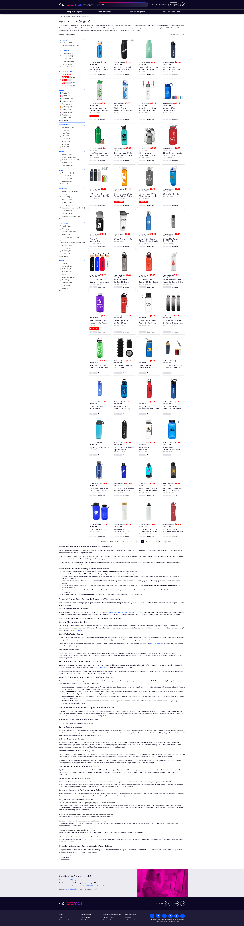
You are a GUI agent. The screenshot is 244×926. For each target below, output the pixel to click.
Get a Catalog (85, 917)
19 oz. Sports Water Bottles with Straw (147, 109)
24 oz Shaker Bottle (123, 239)
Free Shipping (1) (68, 165)
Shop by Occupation (137, 12)
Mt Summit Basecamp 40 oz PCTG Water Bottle (173, 489)
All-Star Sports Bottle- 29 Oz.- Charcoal (121, 281)
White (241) (68, 104)
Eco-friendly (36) (68, 205)
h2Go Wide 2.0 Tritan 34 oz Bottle (171, 448)
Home (61, 914)
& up (73, 77)
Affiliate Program (130, 914)
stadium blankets (156, 644)
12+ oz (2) (65, 184)
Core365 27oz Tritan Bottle (169, 109)
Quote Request (64, 920)
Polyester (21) (66, 248)
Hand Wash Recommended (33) (73, 208)
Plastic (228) (66, 226)
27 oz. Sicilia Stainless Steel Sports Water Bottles (124, 489)
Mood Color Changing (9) (71, 216)
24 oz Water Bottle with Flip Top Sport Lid (172, 407)
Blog (60, 917)
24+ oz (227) (66, 176)
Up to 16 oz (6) (67, 181)
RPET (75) (65, 229)
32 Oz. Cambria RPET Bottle (96, 407)
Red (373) (67, 96)
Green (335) (68, 99)
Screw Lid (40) (67, 202)
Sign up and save (159, 903)
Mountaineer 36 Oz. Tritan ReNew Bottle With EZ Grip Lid (98, 366)
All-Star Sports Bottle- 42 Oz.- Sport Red (148, 281)
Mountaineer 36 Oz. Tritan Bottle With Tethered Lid (98, 322)
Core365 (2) (66, 280)
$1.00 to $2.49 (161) (68, 56)
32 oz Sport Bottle (97, 529)
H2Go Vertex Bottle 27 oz (144, 448)
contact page (70, 889)
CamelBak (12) (67, 266)
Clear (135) (68, 118)
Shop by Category (74, 12)
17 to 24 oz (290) (68, 173)
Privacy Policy (168, 919)
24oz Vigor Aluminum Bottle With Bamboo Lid (99, 154)
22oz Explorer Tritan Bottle (145, 366)
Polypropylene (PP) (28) (70, 237)
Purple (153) (68, 112)
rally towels (78, 630)
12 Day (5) (65, 144)
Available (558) (67, 43)
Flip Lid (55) (66, 194)
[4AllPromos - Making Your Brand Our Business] (70, 5)
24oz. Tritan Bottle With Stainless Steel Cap (148, 240)
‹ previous (113, 541)
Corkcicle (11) (66, 269)
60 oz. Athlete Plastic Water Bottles (148, 154)
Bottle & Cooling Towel (95, 240)
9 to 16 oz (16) (67, 178)
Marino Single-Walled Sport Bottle (123, 109)
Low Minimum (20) (69, 157)
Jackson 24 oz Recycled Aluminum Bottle (98, 281)
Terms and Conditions (157, 919)
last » (169, 541)
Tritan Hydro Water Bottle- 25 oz (122, 322)
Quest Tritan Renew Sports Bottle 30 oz (147, 322)
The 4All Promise (108, 917)
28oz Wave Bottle (171, 194)
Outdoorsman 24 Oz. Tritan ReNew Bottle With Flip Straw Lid (123, 154)
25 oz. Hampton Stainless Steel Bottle (173, 530)
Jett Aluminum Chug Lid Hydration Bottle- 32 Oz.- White (148, 530)
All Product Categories (132, 920)
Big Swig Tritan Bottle (99, 447)
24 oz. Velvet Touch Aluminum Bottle (122, 68)
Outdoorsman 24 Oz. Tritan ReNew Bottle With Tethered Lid (123, 195)
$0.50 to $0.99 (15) (68, 53)
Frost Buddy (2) (67, 285)
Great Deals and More (171, 12)
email (96, 886)
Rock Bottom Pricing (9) (70, 160)
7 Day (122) (66, 139)
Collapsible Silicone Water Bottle (123, 366)
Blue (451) (67, 93)
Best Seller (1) (67, 163)
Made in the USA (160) (70, 192)
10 (147, 541)
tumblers (103, 667)
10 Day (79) (66, 141)
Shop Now (65, 857)
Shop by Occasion (105, 12)
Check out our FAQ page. (68, 880)
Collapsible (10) (67, 213)
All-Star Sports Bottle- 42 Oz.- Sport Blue (123, 407)
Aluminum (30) (67, 234)
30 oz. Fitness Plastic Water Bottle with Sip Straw (173, 281)
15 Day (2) (65, 147)
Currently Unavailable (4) (71, 46)
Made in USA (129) (68, 154)
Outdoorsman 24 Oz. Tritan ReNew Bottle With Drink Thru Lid (98, 109)
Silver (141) (68, 115)
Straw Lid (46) (67, 197)
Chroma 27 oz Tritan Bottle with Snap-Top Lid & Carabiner (172, 322)
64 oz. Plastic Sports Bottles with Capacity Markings (148, 489)
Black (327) (68, 101)
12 (156, 541)
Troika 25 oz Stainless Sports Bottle (124, 448)
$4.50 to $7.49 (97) (68, 61)
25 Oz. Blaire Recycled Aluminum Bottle (148, 68)
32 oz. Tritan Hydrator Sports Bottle (173, 154)
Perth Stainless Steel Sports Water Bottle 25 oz (98, 489)
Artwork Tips (85, 920)
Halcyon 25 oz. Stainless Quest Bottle (149, 407)
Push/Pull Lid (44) (68, 200)
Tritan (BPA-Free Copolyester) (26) (72, 243)
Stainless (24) (67, 245)
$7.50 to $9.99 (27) (68, 64)
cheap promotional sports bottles (121, 612)
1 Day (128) (65, 136)
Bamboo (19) (66, 251)
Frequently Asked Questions (112, 914)
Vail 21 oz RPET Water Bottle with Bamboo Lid (99, 68)
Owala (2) (65, 288)
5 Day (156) (66, 133)
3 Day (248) (66, 130)
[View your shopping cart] (182, 4)
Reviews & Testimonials (110, 920)
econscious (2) (67, 283)
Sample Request (86, 914)
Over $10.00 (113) (68, 67)
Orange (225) (69, 107)
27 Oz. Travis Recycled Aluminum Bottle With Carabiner (99, 195)
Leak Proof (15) (67, 211)
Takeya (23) (66, 263)
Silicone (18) (66, 254)
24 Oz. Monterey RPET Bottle (170, 240)
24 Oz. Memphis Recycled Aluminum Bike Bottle (172, 68)
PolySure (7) (66, 272)
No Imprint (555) (68, 128)
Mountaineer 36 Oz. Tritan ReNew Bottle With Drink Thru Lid (148, 195)
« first (103, 541)
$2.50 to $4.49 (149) (69, 59)
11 (151, 541)
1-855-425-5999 (87, 886)
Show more (63, 120)
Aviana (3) (65, 274)
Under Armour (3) (68, 277)
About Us (128, 917)
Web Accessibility (178, 919)
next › (162, 541)
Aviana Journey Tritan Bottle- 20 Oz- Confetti (123, 530)
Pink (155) (67, 110)
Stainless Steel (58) (69, 232)
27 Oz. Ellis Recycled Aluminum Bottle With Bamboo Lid (173, 366)
